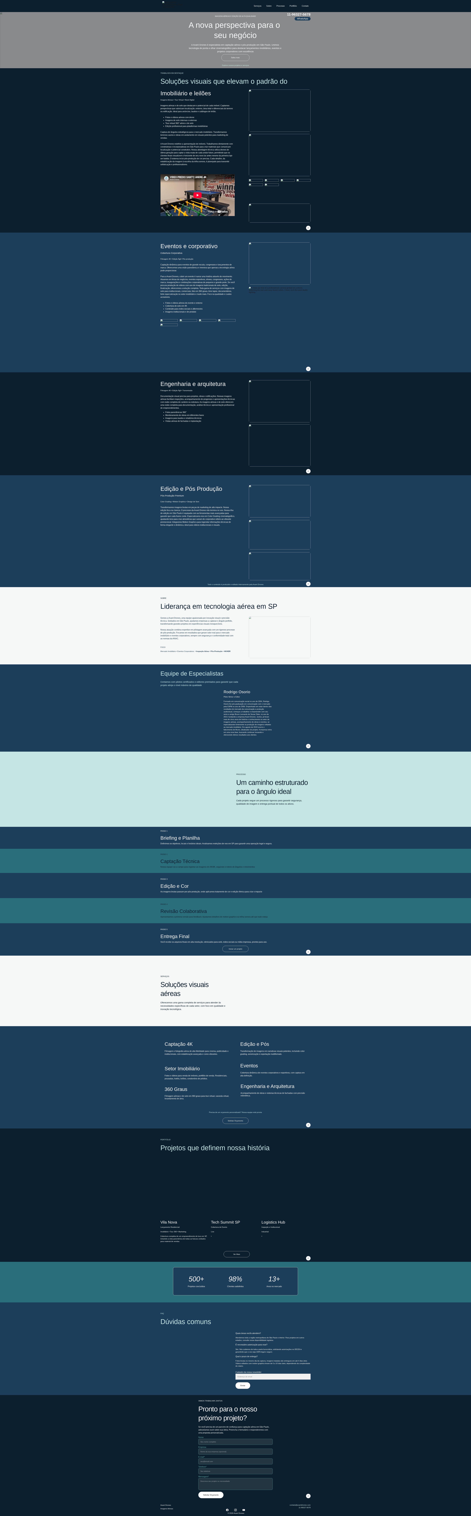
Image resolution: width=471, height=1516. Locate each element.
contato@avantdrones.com (300, 1505)
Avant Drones (165, 1505)
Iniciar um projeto (235, 949)
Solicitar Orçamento (235, 1121)
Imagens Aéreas (166, 1509)
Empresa (202, 1447)
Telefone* (202, 1467)
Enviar (242, 1385)
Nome (201, 1437)
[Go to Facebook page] (227, 1510)
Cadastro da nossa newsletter (248, 1372)
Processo (280, 6)
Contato (305, 6)
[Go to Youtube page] (243, 1510)
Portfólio (293, 6)
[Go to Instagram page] (235, 1510)
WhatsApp (302, 18)
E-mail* (201, 1457)
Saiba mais (235, 58)
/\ (308, 228)
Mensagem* (203, 1477)
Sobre (269, 6)
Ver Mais (236, 1254)
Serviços (257, 6)
